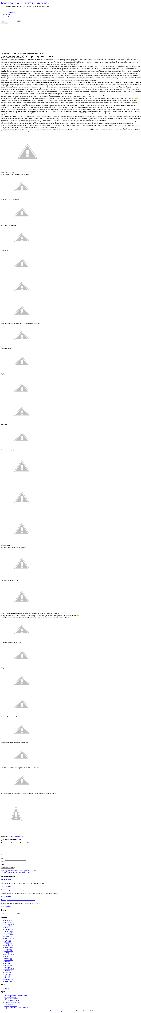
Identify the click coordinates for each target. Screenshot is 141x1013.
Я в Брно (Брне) (6, 880)
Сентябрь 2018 (9, 924)
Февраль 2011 (8, 979)
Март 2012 (7, 967)
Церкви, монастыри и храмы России (16, 1008)
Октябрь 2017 (8, 936)
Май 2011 (7, 976)
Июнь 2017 (8, 940)
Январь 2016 (8, 947)
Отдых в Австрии (13, 1000)
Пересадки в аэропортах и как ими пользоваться (18, 900)
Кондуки (10, 1004)
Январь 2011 (8, 981)
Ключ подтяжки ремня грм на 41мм (15, 995)
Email (2, 861)
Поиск (18, 21)
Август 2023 (8, 920)
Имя (2, 858)
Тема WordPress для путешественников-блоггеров (66, 1011)
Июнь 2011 (8, 974)
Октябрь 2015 (8, 953)
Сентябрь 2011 (9, 969)
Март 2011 (7, 978)
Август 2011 (8, 971)
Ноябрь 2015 (8, 951)
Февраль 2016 (8, 945)
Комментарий (6, 855)
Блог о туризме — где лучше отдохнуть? (25, 3)
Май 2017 (7, 942)
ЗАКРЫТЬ (4, 23)
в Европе (7, 14)
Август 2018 (8, 926)
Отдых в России (9, 13)
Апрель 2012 (8, 965)
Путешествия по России (15, 836)
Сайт (2, 864)
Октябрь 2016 (8, 944)
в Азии (6, 16)
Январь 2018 (8, 931)
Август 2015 (8, 956)
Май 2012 (7, 963)
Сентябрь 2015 (9, 954)
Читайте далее (6, 886)
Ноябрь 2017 (8, 935)
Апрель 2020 (8, 922)
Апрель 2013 (8, 958)
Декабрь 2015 (8, 949)
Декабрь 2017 (8, 933)
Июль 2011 (8, 972)
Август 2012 (8, 962)
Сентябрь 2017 (9, 938)
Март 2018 (7, 928)
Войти (6, 988)
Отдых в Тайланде (10, 997)
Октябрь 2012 (8, 960)
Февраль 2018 (8, 929)
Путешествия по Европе (12, 999)
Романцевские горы (10, 1006)
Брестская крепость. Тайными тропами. (15, 890)
